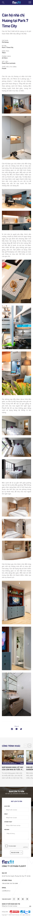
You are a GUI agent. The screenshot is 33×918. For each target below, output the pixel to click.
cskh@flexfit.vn (6, 891)
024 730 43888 (14, 883)
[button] (29, 745)
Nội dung (6, 829)
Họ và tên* (7, 806)
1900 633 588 (5, 883)
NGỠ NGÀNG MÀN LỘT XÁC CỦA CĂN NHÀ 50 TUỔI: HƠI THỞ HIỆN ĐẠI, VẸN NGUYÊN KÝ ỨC (13, 768)
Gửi (30, 906)
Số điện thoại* (8, 821)
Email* (6, 814)
